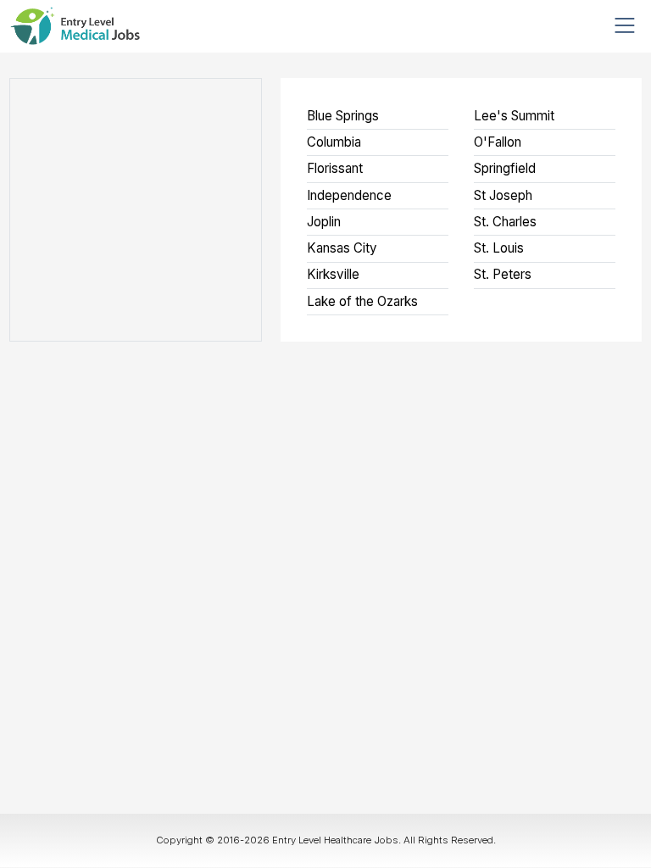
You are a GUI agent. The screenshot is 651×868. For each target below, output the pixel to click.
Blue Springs (343, 116)
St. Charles (505, 222)
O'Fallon (497, 142)
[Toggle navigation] (625, 26)
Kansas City (342, 248)
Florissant (335, 168)
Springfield (505, 168)
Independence (349, 195)
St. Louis (499, 248)
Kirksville (333, 274)
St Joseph (503, 195)
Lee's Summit (514, 116)
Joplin (324, 222)
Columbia (334, 142)
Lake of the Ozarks (362, 301)
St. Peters (502, 274)
